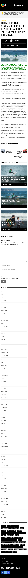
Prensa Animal (15, 542)
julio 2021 (3, 452)
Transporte (23, 549)
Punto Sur (22, 544)
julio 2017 (3, 511)
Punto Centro (23, 542)
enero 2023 (3, 394)
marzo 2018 (3, 485)
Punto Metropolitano (6, 544)
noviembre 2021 (4, 440)
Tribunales (4, 551)
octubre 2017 (4, 501)
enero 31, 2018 (7, 229)
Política (3, 542)
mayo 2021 (3, 459)
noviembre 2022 (4, 401)
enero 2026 (3, 313)
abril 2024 (3, 362)
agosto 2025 (3, 329)
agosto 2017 (3, 507)
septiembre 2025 (4, 326)
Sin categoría (20, 547)
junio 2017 (3, 514)
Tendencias (16, 549)
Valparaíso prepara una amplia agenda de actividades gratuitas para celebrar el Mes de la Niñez (15, 13)
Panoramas (14, 540)
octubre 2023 (4, 372)
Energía (16, 532)
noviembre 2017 (4, 498)
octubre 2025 (4, 323)
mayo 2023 (3, 381)
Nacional (20, 537)
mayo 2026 (3, 300)
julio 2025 (3, 333)
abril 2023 (3, 384)
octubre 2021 (4, 443)
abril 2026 (3, 304)
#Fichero (4, 525)
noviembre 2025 (4, 320)
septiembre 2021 (4, 446)
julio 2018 (3, 472)
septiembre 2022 (4, 407)
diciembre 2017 (4, 495)
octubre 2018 (4, 462)
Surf (17, 143)
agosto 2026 (3, 291)
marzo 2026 (3, 307)
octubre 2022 (4, 404)
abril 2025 (3, 339)
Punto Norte (16, 544)
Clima (12, 528)
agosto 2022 (3, 410)
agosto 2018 (3, 469)
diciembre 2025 (4, 317)
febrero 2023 (4, 391)
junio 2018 (3, 475)
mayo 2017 (3, 517)
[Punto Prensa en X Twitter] (5, 572)
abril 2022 (3, 423)
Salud (14, 547)
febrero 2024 (4, 365)
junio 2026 (3, 297)
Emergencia (10, 532)
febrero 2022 (4, 430)
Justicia (17, 535)
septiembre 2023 (4, 375)
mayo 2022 (3, 420)
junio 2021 (3, 456)
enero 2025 (3, 346)
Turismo (9, 551)
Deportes (3, 20)
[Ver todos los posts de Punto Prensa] (11, 40)
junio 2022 (3, 417)
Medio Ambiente (5, 537)
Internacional (10, 535)
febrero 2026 (4, 310)
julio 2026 (3, 294)
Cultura (22, 528)
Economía (19, 530)
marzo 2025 (3, 342)
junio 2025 (3, 336)
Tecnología (4, 549)
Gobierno (4, 535)
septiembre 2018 (4, 465)
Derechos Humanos (11, 530)
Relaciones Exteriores (6, 547)
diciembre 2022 (4, 397)
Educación (4, 532)
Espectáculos (23, 532)
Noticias (3, 540)
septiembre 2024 (4, 355)
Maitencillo (11, 143)
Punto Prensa (16, 40)
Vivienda (15, 551)
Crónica (17, 528)
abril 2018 (3, 482)
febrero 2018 (4, 488)
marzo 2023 (3, 388)
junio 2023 (3, 378)
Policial (20, 540)
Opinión (8, 540)
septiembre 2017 (4, 504)
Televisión (10, 549)
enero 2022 (3, 433)
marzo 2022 (3, 427)
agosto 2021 (3, 449)
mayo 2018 (3, 478)
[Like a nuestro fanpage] (2, 572)
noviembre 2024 (4, 352)
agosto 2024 (3, 359)
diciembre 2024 (4, 349)
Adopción (9, 525)
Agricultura (15, 525)
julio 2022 (3, 414)
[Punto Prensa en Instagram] (8, 572)
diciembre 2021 (4, 436)
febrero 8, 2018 (7, 206)
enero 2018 (3, 491)
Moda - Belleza (13, 537)
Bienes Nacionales (5, 528)
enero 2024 (3, 368)
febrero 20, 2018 (7, 184)
